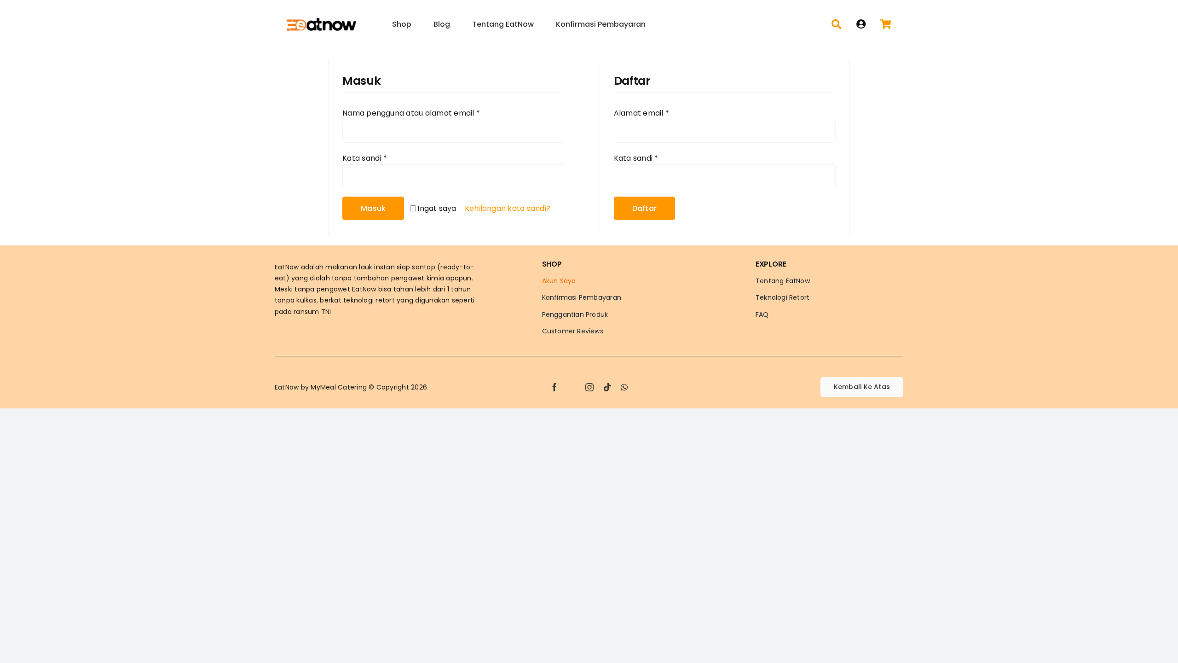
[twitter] (572, 387)
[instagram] (589, 387)
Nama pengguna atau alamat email (411, 113)
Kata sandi (364, 158)
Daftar (644, 208)
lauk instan (377, 267)
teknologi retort (369, 300)
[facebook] (554, 387)
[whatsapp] (624, 387)
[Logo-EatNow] (321, 21)
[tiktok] (607, 387)
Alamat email (641, 113)
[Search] (836, 24)
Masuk (373, 208)
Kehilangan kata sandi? (507, 208)
